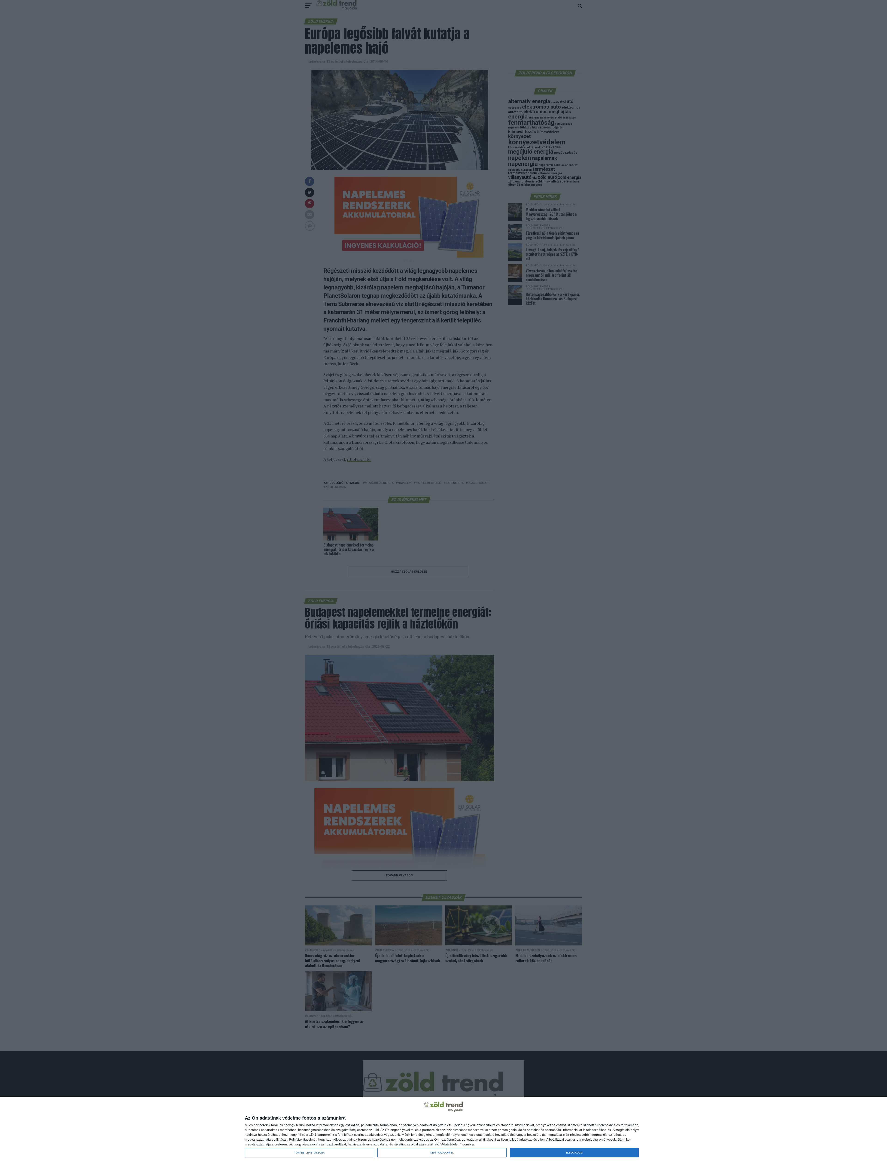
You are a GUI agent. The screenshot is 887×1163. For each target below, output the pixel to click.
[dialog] (443, 1130)
